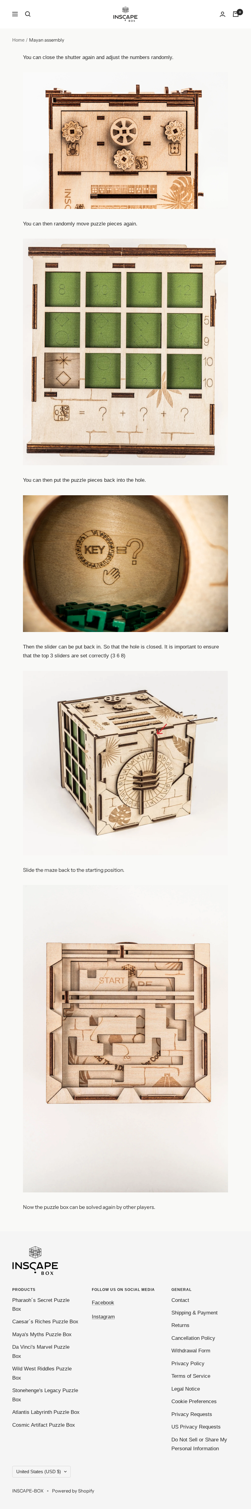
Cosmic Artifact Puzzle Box (43, 1425)
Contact (180, 1300)
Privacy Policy (187, 1363)
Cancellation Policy (193, 1338)
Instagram (103, 1317)
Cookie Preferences (194, 1401)
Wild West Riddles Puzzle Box (42, 1373)
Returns (180, 1325)
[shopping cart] (236, 14)
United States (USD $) (38, 1471)
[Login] (222, 14)
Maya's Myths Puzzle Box (42, 1334)
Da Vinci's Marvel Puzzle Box (40, 1351)
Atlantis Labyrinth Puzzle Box (46, 1412)
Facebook (103, 1303)
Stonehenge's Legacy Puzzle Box (45, 1395)
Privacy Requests (191, 1414)
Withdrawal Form (190, 1351)
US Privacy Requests (196, 1427)
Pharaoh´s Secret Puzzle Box (40, 1304)
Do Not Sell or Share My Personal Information (199, 1444)
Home (18, 40)
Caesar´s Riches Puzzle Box (45, 1322)
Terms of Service (190, 1376)
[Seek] (28, 14)
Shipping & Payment (194, 1313)
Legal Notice (185, 1389)
